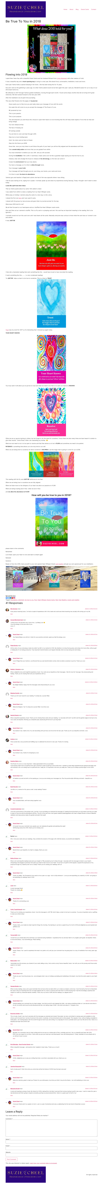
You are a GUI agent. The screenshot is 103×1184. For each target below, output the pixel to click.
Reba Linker (13, 960)
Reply (11, 613)
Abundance (14, 600)
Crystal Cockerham (15, 809)
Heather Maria (14, 761)
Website (8, 1152)
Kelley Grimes (14, 858)
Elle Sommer (14, 608)
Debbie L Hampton (15, 669)
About (71, 9)
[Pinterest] (12, 598)
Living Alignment (62, 78)
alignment (21, 600)
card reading (59, 564)
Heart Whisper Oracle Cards (46, 600)
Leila (11, 885)
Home (65, 9)
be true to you (29, 600)
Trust (7, 330)
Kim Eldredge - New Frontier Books (20, 1044)
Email (8, 1145)
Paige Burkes (14, 645)
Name (8, 1139)
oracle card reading (73, 600)
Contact (93, 9)
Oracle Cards (85, 9)
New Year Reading (61, 600)
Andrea (12, 739)
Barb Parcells (14, 786)
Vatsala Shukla (14, 986)
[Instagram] (14, 598)
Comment (9, 1118)
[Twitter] (8, 598)
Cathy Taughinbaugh (16, 909)
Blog (77, 9)
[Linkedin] (10, 598)
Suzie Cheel (16, 634)
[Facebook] (6, 598)
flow (35, 600)
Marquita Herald (15, 1088)
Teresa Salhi (13, 935)
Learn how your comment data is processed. (43, 1163)
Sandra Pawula (14, 715)
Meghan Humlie (14, 693)
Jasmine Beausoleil (15, 1066)
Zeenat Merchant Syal (16, 620)
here (20, 198)
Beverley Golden (15, 1013)
